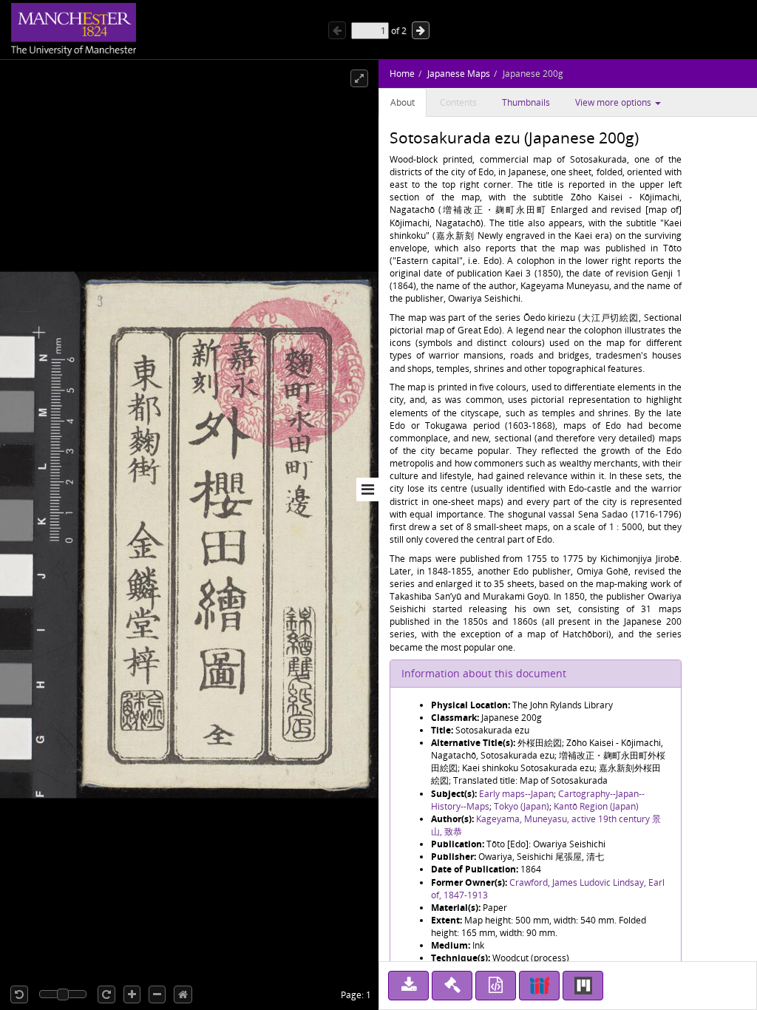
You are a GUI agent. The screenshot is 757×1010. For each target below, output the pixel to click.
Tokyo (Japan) (521, 806)
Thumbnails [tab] (526, 102)
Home (402, 73)
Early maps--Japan (516, 793)
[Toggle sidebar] (367, 489)
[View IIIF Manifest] (539, 985)
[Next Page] (421, 30)
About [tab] (402, 102)
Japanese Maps (458, 73)
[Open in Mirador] (583, 985)
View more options (614, 102)
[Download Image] (408, 985)
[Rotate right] (106, 994)
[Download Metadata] (495, 985)
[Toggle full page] (359, 78)
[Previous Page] (337, 30)
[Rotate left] (19, 994)
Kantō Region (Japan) (596, 806)
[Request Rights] (452, 985)
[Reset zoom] (183, 994)
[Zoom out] (157, 994)
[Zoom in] (131, 994)
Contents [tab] (458, 102)
